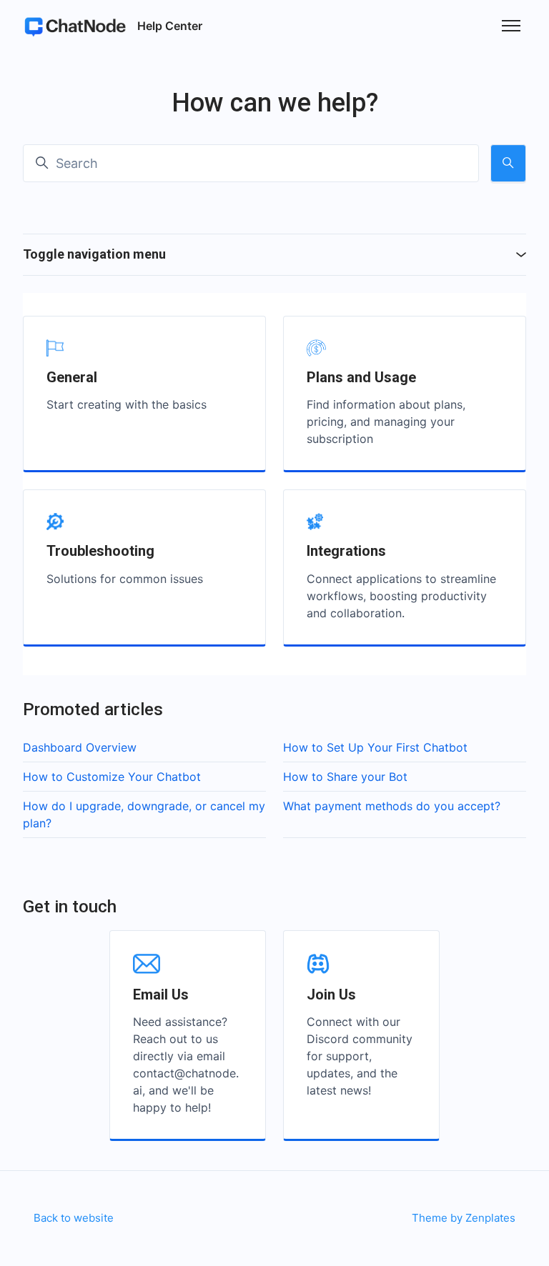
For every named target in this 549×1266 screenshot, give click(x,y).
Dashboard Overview (80, 747)
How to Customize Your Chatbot (112, 776)
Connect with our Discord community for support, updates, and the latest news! (359, 1056)
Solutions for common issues (124, 579)
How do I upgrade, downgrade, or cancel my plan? (144, 814)
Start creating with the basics (126, 404)
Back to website (74, 1218)
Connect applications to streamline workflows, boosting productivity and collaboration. (401, 596)
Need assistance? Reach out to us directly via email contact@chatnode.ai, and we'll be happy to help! (186, 1065)
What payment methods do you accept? (391, 806)
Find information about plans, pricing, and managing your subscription (386, 421)
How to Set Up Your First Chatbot (375, 747)
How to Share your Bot (345, 776)
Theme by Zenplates (463, 1217)
